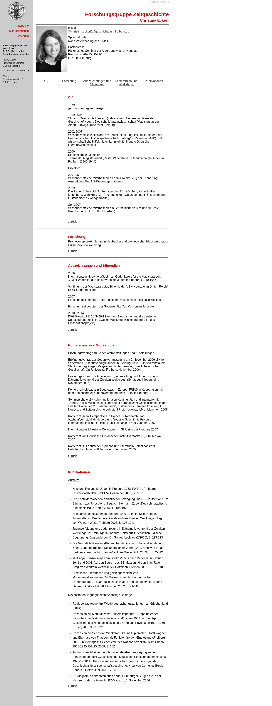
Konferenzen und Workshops (126, 82)
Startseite (23, 25)
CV (46, 81)
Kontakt (154, 2)
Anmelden (164, 2)
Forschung (69, 81)
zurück (72, 221)
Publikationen (154, 81)
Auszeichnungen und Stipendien (97, 82)
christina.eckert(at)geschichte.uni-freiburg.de (100, 31)
